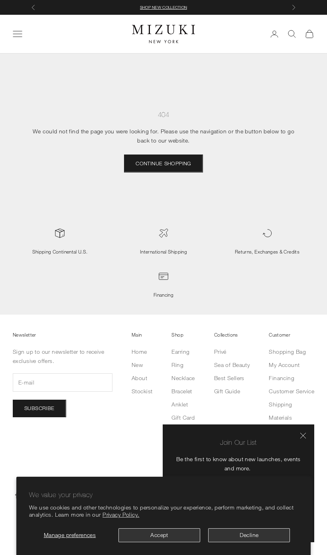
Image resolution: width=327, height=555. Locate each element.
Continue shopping (163, 163)
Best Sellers (229, 378)
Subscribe (39, 408)
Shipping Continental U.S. (60, 251)
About (139, 378)
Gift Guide (227, 391)
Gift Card (183, 417)
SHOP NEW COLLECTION (163, 7)
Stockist (142, 391)
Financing (163, 294)
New (137, 364)
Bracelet (181, 391)
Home (139, 351)
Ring (177, 364)
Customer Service (291, 391)
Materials (280, 417)
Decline (249, 534)
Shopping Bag (287, 351)
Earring (180, 351)
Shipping (280, 404)
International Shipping (163, 251)
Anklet (179, 404)
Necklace (183, 378)
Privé (220, 351)
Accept (159, 534)
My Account (284, 364)
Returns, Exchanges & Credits (267, 251)
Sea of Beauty (232, 364)
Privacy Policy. (120, 514)
